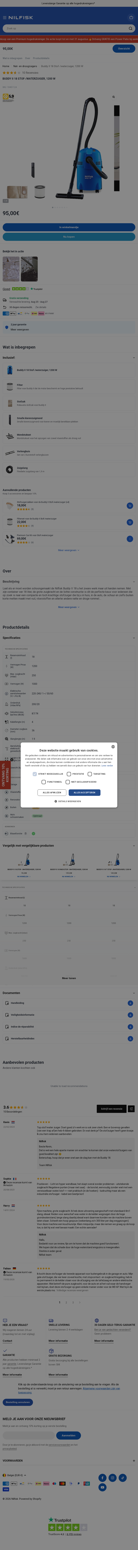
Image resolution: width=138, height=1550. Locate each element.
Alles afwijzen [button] (52, 792)
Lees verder (107, 765)
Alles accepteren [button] (84, 792)
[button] (69, 801)
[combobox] (113, 746)
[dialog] (69, 775)
